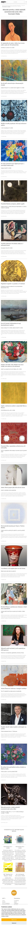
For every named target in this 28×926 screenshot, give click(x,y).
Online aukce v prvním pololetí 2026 (9, 771)
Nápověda (16, 904)
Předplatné (16, 903)
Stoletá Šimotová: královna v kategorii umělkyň (13, 688)
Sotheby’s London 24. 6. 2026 (7, 47)
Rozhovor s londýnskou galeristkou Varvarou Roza (12, 652)
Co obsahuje (16, 900)
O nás (3, 900)
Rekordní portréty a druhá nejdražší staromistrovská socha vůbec (13, 6)
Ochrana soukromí (5, 904)
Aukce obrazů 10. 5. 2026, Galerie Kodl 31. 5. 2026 (12, 327)
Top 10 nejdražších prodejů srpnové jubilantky (11, 691)
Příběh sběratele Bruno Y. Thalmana (9, 731)
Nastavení (14, 923)
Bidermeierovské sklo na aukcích (8, 571)
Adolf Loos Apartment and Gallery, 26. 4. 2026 (11, 369)
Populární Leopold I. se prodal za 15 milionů (13, 283)
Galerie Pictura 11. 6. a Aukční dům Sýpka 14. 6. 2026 (12, 87)
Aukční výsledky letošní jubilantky (8, 490)
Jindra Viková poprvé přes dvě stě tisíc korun (13, 487)
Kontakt (3, 901)
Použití (15, 901)
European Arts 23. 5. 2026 (6, 248)
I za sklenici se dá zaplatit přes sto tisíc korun (13, 568)
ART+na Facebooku (6, 903)
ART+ (3, 5)
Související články (6, 6)
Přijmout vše (14, 919)
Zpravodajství (8, 5)
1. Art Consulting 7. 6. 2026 (7, 128)
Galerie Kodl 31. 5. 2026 (6, 168)
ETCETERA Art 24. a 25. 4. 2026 (8, 410)
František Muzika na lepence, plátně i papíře (12, 204)
